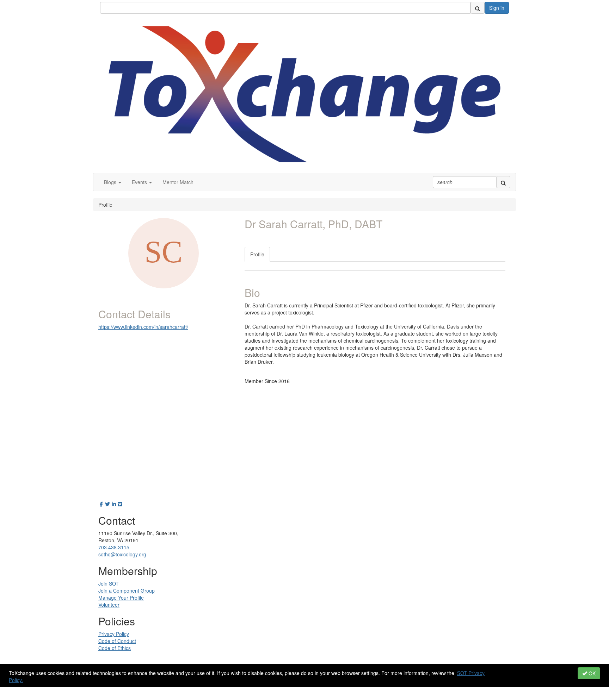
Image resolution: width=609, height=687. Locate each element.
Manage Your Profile (121, 597)
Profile (257, 254)
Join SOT (108, 583)
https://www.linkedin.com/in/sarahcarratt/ (143, 326)
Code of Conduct (117, 640)
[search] (477, 8)
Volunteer (108, 604)
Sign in (496, 7)
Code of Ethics (114, 647)
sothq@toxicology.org (122, 554)
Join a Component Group (126, 590)
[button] (113, 182)
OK (591, 673)
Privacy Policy (113, 633)
